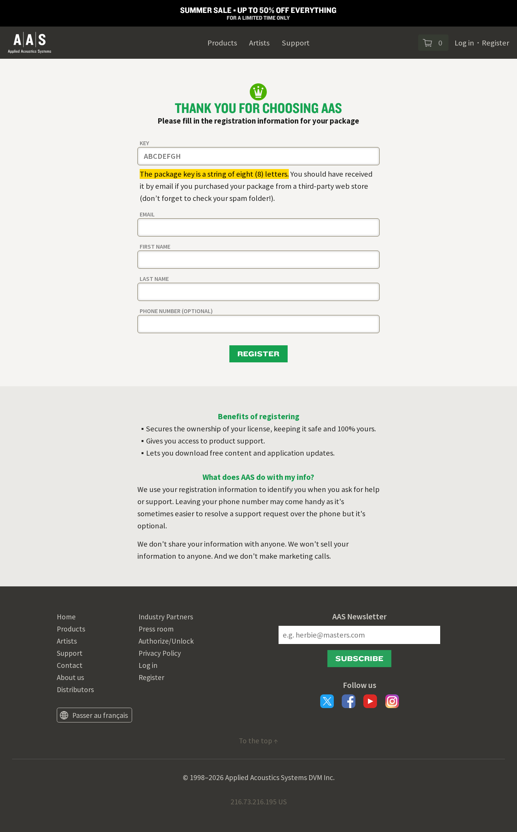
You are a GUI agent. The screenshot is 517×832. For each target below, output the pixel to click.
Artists (259, 43)
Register (495, 43)
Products (222, 43)
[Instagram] (392, 701)
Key (144, 143)
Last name (154, 278)
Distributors (75, 689)
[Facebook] (348, 701)
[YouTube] (370, 701)
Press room (156, 628)
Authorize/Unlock (166, 641)
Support (296, 43)
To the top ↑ (258, 740)
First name (155, 246)
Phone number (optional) (176, 311)
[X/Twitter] (327, 701)
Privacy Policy (160, 653)
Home (66, 616)
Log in (464, 43)
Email (147, 214)
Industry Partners (166, 616)
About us (70, 677)
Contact (70, 665)
